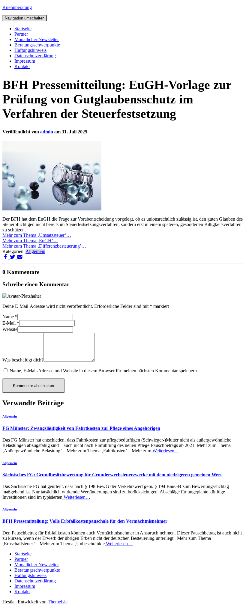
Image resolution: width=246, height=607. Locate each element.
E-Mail (10, 323)
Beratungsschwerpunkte (37, 44)
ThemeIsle (58, 601)
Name (9, 316)
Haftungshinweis (30, 50)
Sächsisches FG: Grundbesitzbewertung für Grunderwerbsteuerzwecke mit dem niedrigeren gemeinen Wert (112, 474)
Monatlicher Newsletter (36, 39)
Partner (21, 34)
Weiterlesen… (165, 450)
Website (9, 329)
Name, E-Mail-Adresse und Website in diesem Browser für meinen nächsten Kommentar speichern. (104, 370)
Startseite (23, 28)
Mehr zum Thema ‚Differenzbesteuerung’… (44, 245)
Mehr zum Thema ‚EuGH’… (30, 240)
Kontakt (22, 66)
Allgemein (35, 251)
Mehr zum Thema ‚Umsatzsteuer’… (36, 235)
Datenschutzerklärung (35, 55)
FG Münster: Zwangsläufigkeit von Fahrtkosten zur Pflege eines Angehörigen (81, 428)
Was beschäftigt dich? (23, 359)
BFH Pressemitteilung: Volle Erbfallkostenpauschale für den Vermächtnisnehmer (84, 521)
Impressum (24, 61)
